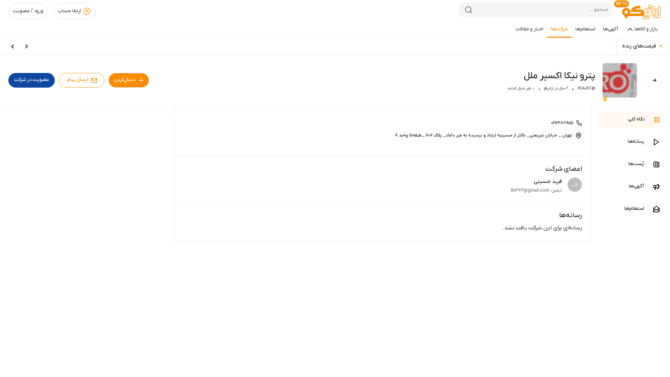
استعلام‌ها (585, 29)
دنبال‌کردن (124, 79)
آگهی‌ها (610, 29)
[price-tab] (27, 46)
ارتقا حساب (69, 11)
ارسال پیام (77, 79)
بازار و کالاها (646, 29)
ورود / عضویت (28, 11)
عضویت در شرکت (31, 79)
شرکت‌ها (559, 29)
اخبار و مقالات (529, 29)
